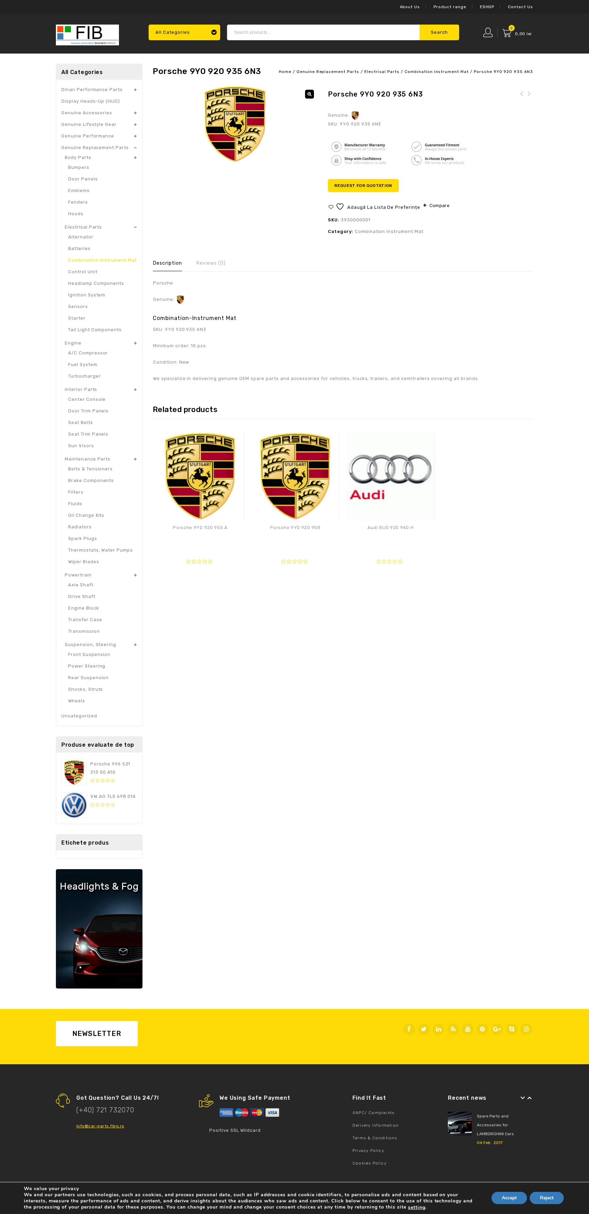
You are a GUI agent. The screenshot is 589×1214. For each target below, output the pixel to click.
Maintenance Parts (87, 459)
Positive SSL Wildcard (235, 1130)
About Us (410, 6)
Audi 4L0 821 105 (529, 98)
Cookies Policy (369, 1163)
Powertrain (78, 574)
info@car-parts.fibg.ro (100, 1126)
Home (285, 71)
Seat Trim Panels (88, 434)
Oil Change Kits (86, 515)
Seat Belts (80, 422)
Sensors (78, 306)
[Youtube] (468, 1029)
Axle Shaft (80, 584)
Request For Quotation (363, 185)
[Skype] (512, 1029)
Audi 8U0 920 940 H (522, 98)
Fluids (75, 503)
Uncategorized (79, 715)
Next (529, 1098)
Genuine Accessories (86, 112)
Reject (547, 1198)
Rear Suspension (88, 677)
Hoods (76, 213)
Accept (509, 1198)
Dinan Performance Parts (92, 89)
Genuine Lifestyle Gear (89, 124)
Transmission (84, 631)
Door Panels (83, 178)
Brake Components (91, 480)
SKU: (333, 124)
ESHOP (487, 6)
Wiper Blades (83, 561)
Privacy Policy (368, 1150)
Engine (73, 343)
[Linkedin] (438, 1029)
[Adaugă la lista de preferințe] (235, 441)
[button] (309, 94)
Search (439, 32)
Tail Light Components (95, 329)
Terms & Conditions (374, 1138)
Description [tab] (167, 263)
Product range (450, 6)
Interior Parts (81, 389)
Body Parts (78, 157)
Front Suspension (89, 654)
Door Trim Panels (88, 410)
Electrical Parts (381, 71)
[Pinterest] (482, 1029)
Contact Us (520, 6)
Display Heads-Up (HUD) (90, 101)
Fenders (78, 202)
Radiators (80, 526)
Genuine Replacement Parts (328, 71)
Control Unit (82, 271)
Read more (200, 541)
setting (416, 1207)
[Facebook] (409, 1029)
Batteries (79, 248)
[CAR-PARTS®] (87, 34)
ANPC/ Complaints (373, 1112)
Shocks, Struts (85, 689)
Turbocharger (84, 376)
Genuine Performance (87, 135)
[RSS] (453, 1029)
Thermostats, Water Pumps (100, 550)
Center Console (87, 399)
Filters (76, 492)
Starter (77, 318)
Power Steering (86, 666)
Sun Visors (81, 445)
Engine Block (83, 608)
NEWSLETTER (97, 1033)
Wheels (76, 700)
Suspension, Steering (90, 644)
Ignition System (86, 294)
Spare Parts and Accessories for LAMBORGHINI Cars (495, 1125)
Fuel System (82, 364)
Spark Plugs (82, 538)
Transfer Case (85, 619)
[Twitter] (424, 1029)
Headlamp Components (96, 283)
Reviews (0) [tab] (211, 263)
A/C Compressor (88, 352)
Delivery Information (375, 1125)
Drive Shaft (81, 596)
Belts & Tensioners (90, 468)
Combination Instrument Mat (437, 71)
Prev (522, 1098)
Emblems (79, 190)
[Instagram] (526, 1029)
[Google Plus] (497, 1029)
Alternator (80, 236)
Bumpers (78, 167)
